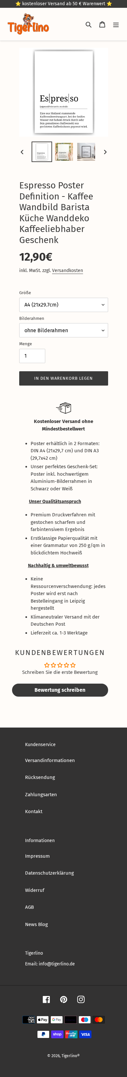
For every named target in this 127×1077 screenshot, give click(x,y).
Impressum (37, 856)
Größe (25, 292)
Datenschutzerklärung (49, 873)
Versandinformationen (50, 760)
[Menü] (116, 24)
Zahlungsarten (41, 795)
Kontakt (33, 811)
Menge (25, 343)
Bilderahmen (31, 318)
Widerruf (34, 890)
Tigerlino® (71, 1056)
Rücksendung (40, 777)
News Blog (36, 924)
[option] (42, 152)
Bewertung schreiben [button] (60, 690)
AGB (29, 907)
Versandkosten (67, 270)
